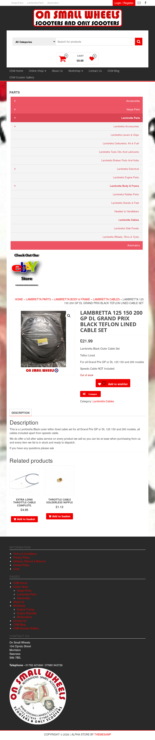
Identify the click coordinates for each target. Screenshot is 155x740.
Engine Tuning (25, 609)
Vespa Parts (17, 2)
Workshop (74, 71)
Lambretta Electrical (128, 169)
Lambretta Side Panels (126, 228)
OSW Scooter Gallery (21, 77)
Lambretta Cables (129, 220)
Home (19, 299)
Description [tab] (20, 413)
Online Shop (36, 71)
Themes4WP (102, 734)
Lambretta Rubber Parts (126, 194)
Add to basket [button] (26, 519)
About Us (57, 71)
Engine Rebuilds (26, 613)
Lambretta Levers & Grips (125, 135)
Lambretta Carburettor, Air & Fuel (121, 143)
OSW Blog (113, 71)
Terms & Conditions (25, 553)
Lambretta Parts (35, 2)
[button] (68, 315)
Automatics (53, 2)
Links (16, 569)
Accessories (133, 101)
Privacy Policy (21, 557)
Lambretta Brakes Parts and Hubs (120, 160)
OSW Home (16, 71)
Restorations (24, 617)
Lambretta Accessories (126, 126)
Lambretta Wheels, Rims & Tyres (121, 237)
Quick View (37, 471)
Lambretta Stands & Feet (125, 203)
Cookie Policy (21, 565)
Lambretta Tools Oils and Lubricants (119, 152)
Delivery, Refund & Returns (29, 561)
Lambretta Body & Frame (124, 186)
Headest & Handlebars (126, 211)
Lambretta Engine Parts (126, 177)
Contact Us (95, 71)
